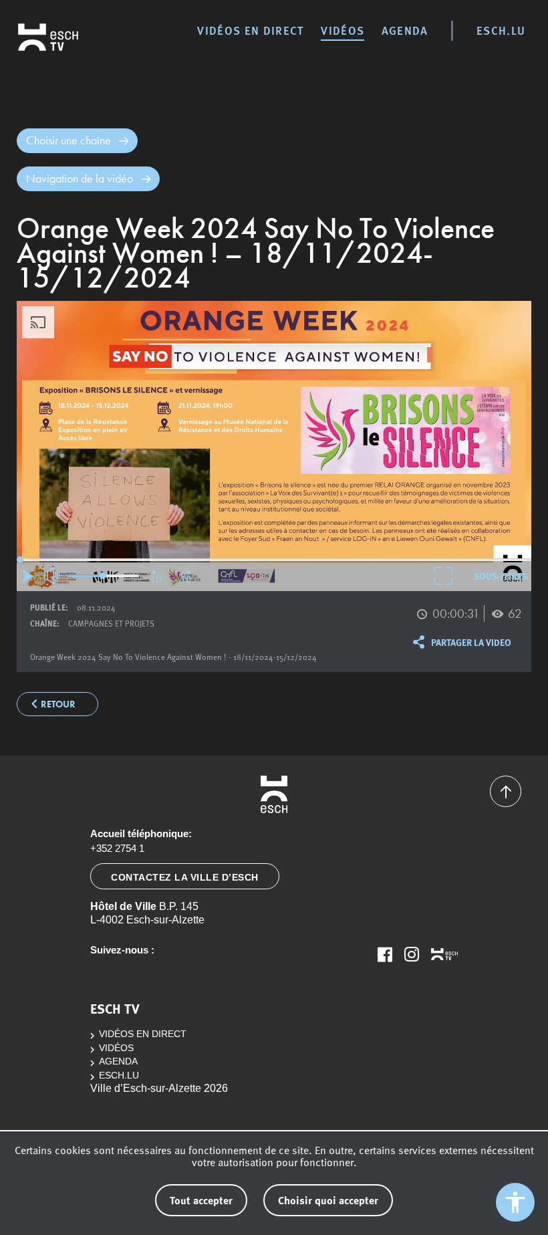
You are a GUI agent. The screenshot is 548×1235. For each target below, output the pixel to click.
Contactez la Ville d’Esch (185, 877)
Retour (58, 704)
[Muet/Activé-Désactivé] (53, 575)
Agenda (405, 30)
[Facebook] (385, 954)
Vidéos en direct (250, 30)
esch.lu (500, 30)
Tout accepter (201, 1200)
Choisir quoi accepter (328, 1200)
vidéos (342, 30)
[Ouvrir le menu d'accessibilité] (515, 1202)
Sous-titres (500, 575)
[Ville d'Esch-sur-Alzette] (274, 794)
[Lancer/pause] (28, 576)
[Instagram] (412, 954)
